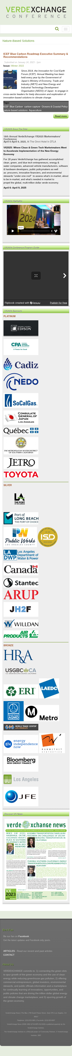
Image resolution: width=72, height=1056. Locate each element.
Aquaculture (35, 110)
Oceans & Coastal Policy (54, 106)
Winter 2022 (17, 65)
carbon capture (32, 106)
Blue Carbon (16, 106)
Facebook (23, 936)
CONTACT (9, 954)
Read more (61, 116)
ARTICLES (9, 951)
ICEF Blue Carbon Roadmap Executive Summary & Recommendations (35, 55)
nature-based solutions (15, 110)
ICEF (5, 106)
